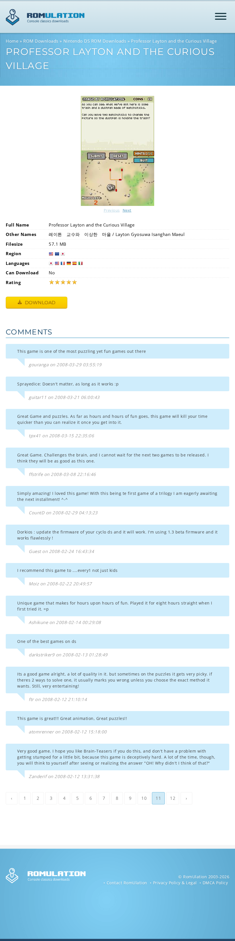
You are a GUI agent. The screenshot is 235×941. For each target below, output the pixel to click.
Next (127, 210)
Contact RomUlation (127, 882)
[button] (220, 17)
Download (39, 302)
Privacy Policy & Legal (175, 882)
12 (172, 798)
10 (144, 798)
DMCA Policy (215, 882)
